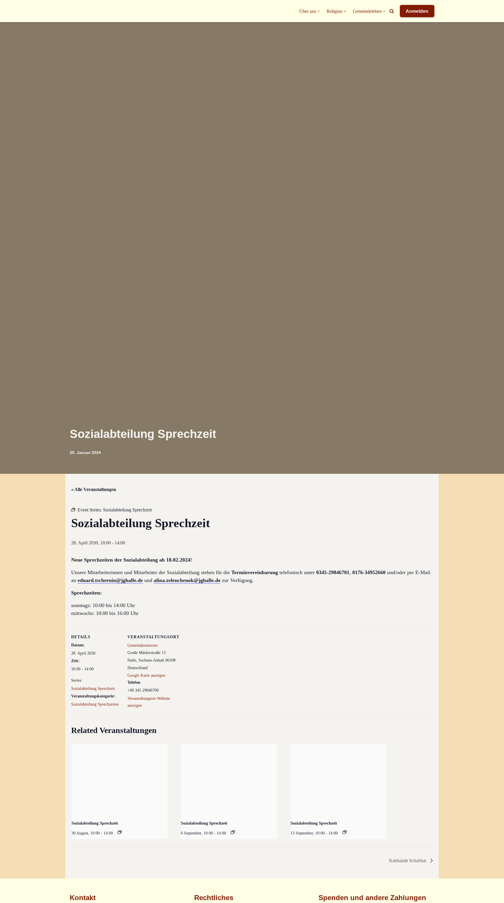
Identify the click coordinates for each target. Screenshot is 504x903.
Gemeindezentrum (142, 645)
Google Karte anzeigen (146, 675)
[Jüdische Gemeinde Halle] (81, 11)
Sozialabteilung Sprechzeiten (95, 704)
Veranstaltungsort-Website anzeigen (148, 702)
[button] (319, 11)
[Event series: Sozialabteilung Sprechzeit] (120, 832)
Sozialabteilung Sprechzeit (93, 688)
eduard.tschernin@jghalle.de (110, 580)
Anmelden (417, 11)
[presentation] (119, 780)
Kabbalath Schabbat (408, 860)
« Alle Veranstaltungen (93, 489)
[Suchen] (391, 11)
